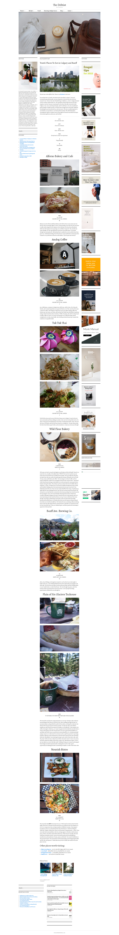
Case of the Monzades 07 (24, 905)
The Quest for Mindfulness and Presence (27, 906)
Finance (22, 11)
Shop (61, 11)
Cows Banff (44, 851)
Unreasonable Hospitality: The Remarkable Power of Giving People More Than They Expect (57, 903)
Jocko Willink (50, 917)
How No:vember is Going (25, 898)
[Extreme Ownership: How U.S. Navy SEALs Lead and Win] (70, 918)
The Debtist (59, 5)
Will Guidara (50, 905)
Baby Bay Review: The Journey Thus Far (27, 141)
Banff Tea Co (44, 854)
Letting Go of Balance (24, 903)
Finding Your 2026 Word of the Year (27, 895)
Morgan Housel (50, 892)
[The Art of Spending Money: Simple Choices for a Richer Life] (70, 893)
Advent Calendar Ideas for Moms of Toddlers (28, 896)
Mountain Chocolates (46, 852)
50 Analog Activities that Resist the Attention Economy (26, 145)
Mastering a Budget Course (50, 11)
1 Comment (42, 881)
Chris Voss (49, 911)
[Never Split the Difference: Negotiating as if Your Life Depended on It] (70, 912)
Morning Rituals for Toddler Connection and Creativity (30, 901)
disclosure (62, 94)
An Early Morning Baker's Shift (26, 156)
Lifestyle (31, 11)
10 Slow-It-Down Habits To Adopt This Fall (28, 904)
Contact (69, 11)
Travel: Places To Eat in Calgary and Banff (58, 62)
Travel (39, 11)
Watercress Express (46, 849)
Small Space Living (23, 157)
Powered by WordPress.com (59, 932)
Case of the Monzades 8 (24, 900)
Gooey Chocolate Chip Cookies (26, 899)
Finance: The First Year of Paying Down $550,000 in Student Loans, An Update (27, 148)
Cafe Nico (22, 149)
